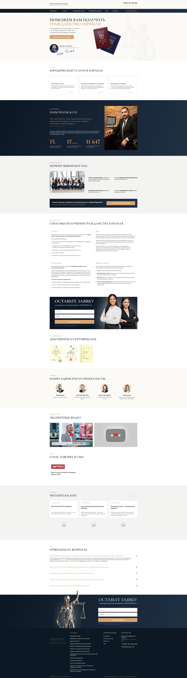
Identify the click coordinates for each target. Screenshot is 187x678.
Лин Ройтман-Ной (82, 393)
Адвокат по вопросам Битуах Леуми (79, 651)
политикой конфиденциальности (69, 326)
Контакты (115, 10)
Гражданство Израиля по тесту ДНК (80, 638)
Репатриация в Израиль (76, 658)
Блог (106, 10)
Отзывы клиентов (108, 638)
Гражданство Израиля (76, 660)
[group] (56, 353)
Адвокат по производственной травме (80, 646)
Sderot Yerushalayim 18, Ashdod (59, 4)
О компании (53, 10)
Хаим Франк (60, 392)
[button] (131, 495)
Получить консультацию (61, 37)
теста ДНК (63, 559)
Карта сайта (122, 676)
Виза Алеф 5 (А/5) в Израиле (64, 516)
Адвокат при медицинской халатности (80, 644)
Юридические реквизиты (131, 676)
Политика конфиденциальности (110, 676)
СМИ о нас (106, 641)
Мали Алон (127, 393)
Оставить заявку (74, 322)
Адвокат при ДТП (74, 641)
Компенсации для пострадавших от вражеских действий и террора (83, 670)
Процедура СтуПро (78, 10)
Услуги (65, 10)
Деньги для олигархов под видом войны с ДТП (64, 471)
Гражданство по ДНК (95, 10)
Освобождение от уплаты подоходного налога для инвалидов (84, 654)
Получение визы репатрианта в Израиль (93, 516)
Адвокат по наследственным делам (80, 649)
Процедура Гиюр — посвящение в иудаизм (123, 516)
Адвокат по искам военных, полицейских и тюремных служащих (81, 666)
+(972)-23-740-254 (130, 3)
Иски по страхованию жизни (77, 663)
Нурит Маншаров (104, 393)
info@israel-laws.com (127, 647)
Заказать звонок (131, 11)
